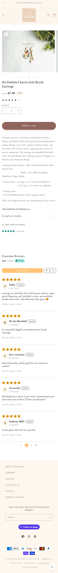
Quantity (5, 105)
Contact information (30, 567)
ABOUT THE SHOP (14, 466)
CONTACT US (12, 485)
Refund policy (47, 559)
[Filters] (47, 270)
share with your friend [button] (15, 224)
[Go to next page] (36, 445)
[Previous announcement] (3, 3)
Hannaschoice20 (18, 559)
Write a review (22, 270)
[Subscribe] (49, 517)
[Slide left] (23, 77)
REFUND (9, 479)
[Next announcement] (55, 3)
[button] (3, 15)
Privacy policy (16, 563)
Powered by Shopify (32, 559)
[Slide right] (35, 77)
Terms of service (30, 563)
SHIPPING (10, 473)
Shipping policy (44, 563)
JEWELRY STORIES (14, 497)
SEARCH (9, 491)
